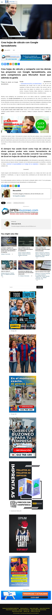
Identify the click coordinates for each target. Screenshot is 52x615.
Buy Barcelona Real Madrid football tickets (11, 608)
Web (2, 275)
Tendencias (38, 277)
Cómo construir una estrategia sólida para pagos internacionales (43, 241)
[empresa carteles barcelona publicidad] (19, 586)
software (9, 202)
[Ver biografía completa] (26, 196)
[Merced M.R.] (7, 226)
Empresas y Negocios (26, 252)
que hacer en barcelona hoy (24, 609)
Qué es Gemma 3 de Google (43, 265)
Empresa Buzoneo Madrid (17, 611)
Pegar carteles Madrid (34, 608)
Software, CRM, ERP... (7, 38)
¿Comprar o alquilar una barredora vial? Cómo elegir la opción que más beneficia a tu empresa (9, 241)
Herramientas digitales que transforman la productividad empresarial (26, 265)
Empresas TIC (41, 252)
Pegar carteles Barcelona (44, 608)
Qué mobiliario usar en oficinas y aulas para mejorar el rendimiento (26, 241)
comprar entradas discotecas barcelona (38, 609)
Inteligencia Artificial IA (5, 273)
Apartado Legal (26, 611)
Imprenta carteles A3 (24, 608)
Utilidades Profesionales (21, 38)
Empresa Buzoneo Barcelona (11, 609)
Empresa (19, 252)
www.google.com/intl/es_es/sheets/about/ (31, 83)
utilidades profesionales (19, 202)
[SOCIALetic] (11, 2)
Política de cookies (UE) (35, 611)
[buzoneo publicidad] (25, 60)
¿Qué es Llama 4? (9, 265)
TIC (4, 274)
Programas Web (38, 276)
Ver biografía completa (19, 196)
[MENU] (2, 2)
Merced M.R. (7, 50)
